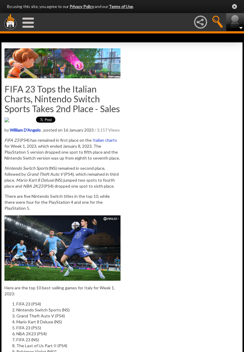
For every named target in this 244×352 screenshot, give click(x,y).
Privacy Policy (82, 6)
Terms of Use (121, 6)
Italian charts (105, 140)
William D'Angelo (25, 129)
